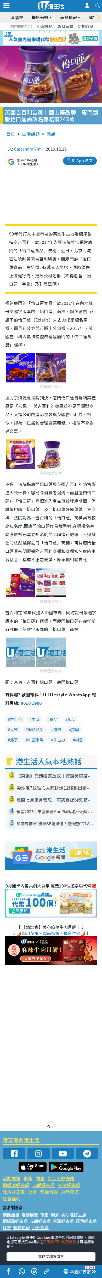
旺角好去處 (14, 1191)
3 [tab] (49, 32)
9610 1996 (31, 703)
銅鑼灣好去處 (16, 1185)
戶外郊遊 (70, 1191)
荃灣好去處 (69, 1185)
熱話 (51, 133)
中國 (35, 719)
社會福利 (11, 1198)
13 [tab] (39, 44)
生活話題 (31, 133)
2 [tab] (44, 32)
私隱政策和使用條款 (59, 1241)
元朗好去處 (43, 1185)
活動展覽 (11, 1178)
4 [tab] (55, 32)
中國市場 (35, 739)
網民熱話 (11, 1215)
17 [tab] (60, 44)
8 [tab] (44, 38)
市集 (28, 1178)
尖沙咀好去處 (61, 1178)
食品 (53, 719)
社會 (32, 1191)
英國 (75, 729)
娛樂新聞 (65, 26)
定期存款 (86, 26)
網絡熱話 (35, 729)
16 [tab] (55, 44)
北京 (14, 739)
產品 (71, 719)
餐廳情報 (49, 1191)
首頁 (10, 133)
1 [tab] (39, 32)
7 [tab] (39, 38)
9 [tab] (49, 38)
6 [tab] (65, 32)
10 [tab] (55, 38)
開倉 (40, 1178)
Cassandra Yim (28, 149)
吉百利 (16, 719)
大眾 (14, 729)
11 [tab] (60, 38)
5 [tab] (60, 32)
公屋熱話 (45, 26)
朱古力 (59, 739)
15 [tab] (49, 44)
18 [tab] (65, 44)
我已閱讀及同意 (51, 1256)
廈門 (57, 729)
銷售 (79, 739)
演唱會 (16, 17)
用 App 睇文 (82, 160)
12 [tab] (65, 38)
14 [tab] (44, 44)
